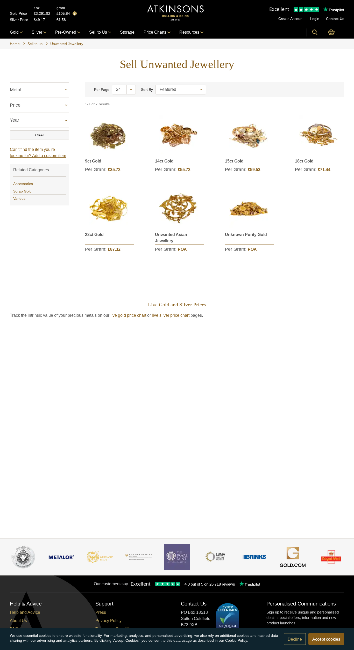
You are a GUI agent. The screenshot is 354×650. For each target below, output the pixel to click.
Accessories (23, 184)
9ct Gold (93, 161)
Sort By (147, 89)
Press (100, 612)
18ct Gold (304, 161)
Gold (14, 32)
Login (314, 19)
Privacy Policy (108, 620)
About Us (18, 620)
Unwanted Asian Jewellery (171, 237)
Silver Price (19, 20)
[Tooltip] (75, 13)
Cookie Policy (236, 640)
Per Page (101, 89)
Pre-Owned (65, 32)
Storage (127, 32)
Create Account (290, 19)
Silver (37, 32)
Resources (189, 32)
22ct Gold (94, 234)
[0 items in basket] (333, 32)
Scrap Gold (22, 191)
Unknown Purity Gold (246, 234)
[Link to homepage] (175, 13)
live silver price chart (170, 315)
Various (19, 198)
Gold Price (18, 13)
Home (15, 44)
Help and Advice (25, 612)
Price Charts (155, 32)
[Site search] (315, 32)
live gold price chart (128, 315)
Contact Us (335, 19)
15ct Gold (234, 161)
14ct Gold (164, 161)
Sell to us (35, 44)
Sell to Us (98, 32)
